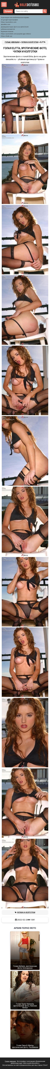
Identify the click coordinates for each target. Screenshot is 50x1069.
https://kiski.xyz (6, 36)
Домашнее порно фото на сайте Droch (14, 27)
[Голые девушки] (27, 7)
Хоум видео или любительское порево (15, 17)
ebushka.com (5, 24)
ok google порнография (9, 20)
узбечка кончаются (8, 29)
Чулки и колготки (26, 912)
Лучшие (8, 11)
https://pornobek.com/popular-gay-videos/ (16, 34)
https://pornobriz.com (8, 22)
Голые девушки (10, 1061)
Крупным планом (7, 31)
